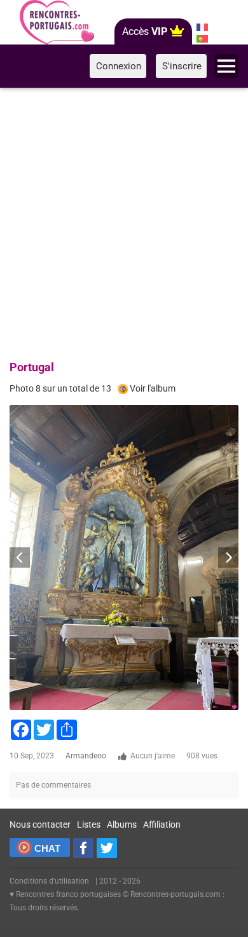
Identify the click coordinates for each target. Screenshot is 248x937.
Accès (144, 31)
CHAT (47, 848)
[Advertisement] (124, 222)
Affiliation (162, 824)
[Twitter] (107, 848)
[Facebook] (83, 848)
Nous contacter (40, 824)
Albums (122, 824)
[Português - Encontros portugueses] (202, 38)
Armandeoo (85, 755)
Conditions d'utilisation (49, 881)
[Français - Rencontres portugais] (202, 27)
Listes (88, 824)
